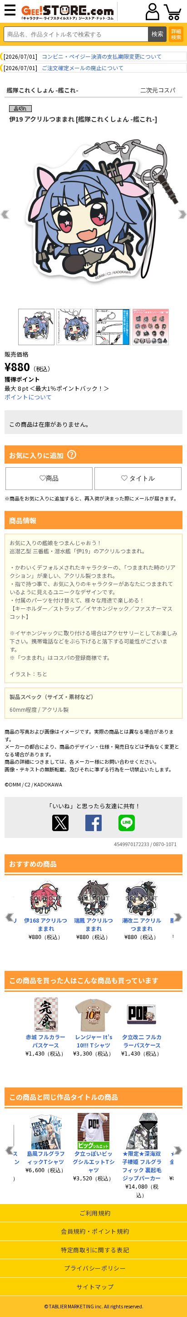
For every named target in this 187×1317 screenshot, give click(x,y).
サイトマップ (94, 1286)
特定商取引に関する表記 (95, 1250)
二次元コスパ (158, 90)
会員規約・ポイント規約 (95, 1231)
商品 (52, 478)
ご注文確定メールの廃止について (82, 67)
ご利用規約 (94, 1213)
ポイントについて (28, 397)
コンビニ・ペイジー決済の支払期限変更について (102, 56)
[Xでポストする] (60, 828)
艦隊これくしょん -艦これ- (43, 90)
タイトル (142, 478)
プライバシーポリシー (95, 1268)
